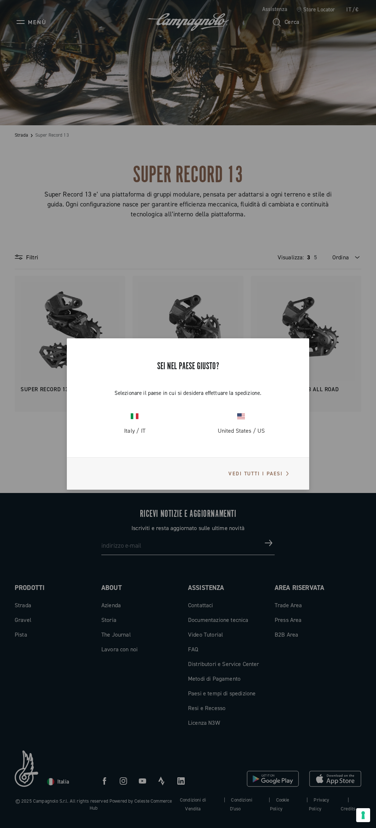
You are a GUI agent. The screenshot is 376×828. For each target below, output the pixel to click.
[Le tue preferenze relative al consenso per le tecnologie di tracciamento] (363, 815)
